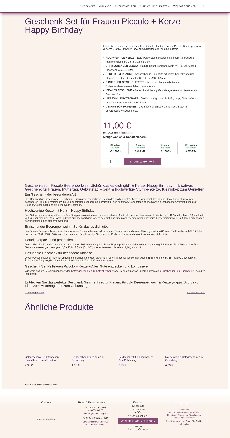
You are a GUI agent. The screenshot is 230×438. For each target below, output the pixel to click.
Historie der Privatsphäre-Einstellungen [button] (184, 415)
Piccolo (78, 199)
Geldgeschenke (184, 6)
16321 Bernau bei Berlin (95, 424)
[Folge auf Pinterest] (190, 403)
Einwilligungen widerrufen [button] (184, 418)
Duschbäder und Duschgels (176, 271)
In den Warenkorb (142, 161)
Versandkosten (126, 133)
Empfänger (87, 6)
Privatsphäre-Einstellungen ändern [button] (184, 413)
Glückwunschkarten (154, 6)
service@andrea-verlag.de (95, 414)
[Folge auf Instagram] (178, 403)
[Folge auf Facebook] (184, 403)
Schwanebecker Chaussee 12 (95, 422)
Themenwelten (125, 6)
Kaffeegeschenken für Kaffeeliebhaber (92, 271)
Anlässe (105, 6)
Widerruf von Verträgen (138, 420)
